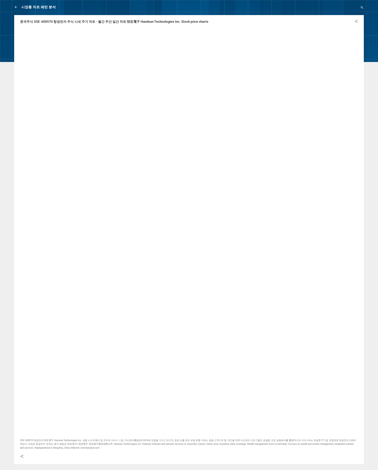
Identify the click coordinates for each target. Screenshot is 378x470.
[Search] (362, 8)
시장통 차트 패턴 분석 (38, 7)
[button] (356, 21)
